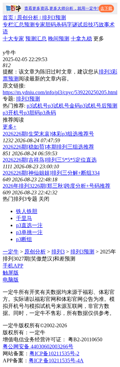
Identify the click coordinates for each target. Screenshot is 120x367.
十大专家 (13, 38)
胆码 (50, 24)
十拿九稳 (81, 38)
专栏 (8, 24)
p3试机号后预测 (98, 106)
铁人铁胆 (26, 211)
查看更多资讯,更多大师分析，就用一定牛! (61, 8)
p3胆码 (32, 113)
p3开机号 (13, 113)
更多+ (9, 127)
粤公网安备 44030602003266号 (38, 346)
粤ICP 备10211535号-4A (56, 360)
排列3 (58, 251)
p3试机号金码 (64, 106)
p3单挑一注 (29, 232)
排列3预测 (28, 99)
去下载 (106, 8)
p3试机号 (37, 106)
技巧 (93, 24)
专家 (40, 24)
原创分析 (35, 251)
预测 (29, 24)
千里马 (24, 218)
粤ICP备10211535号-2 (54, 353)
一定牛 (11, 251)
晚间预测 (58, 38)
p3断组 (24, 239)
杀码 (61, 24)
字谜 (72, 24)
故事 (104, 24)
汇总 (18, 24)
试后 (82, 24)
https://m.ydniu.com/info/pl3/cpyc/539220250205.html (60, 92)
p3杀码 (48, 113)
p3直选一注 (29, 225)
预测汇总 (36, 38)
